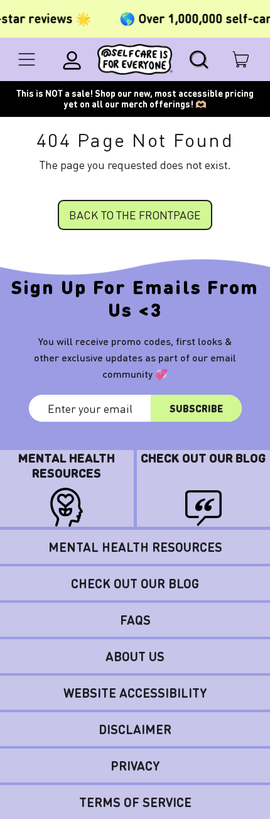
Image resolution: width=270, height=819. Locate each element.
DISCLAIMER (135, 729)
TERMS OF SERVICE (135, 802)
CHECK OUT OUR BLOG (135, 583)
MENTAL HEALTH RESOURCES (135, 547)
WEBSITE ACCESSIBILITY (135, 692)
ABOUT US (135, 656)
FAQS (135, 620)
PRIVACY (135, 765)
